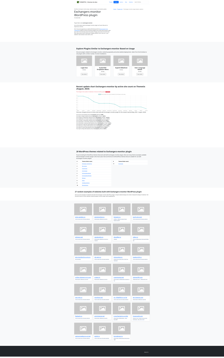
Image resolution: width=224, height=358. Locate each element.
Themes (111, 2)
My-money (84, 166)
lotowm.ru (117, 217)
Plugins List (119, 9)
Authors (121, 2)
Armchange (84, 171)
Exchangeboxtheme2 (86, 175)
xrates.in (97, 277)
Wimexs (84, 178)
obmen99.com (138, 277)
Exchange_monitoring (87, 163)
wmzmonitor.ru (99, 217)
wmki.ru (97, 336)
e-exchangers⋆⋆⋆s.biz (121, 316)
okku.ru (135, 237)
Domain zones (146, 349)
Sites (126, 2)
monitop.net (98, 297)
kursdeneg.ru (118, 336)
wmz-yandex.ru (80, 217)
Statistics (131, 2)
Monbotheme (85, 185)
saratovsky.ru (98, 237)
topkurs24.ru (137, 257)
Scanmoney (84, 168)
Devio (83, 180)
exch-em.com (137, 217)
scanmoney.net (119, 277)
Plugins (116, 2)
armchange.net (99, 316)
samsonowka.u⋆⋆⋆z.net (83, 336)
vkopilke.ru (117, 237)
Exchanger (120, 163)
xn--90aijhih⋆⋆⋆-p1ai (120, 297)
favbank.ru (78, 316)
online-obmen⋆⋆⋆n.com (83, 277)
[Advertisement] (131, 20)
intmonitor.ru (118, 257)
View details (84, 74)
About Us (146, 352)
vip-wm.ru (97, 257)
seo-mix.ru (78, 297)
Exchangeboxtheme (86, 173)
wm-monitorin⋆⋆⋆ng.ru (82, 257)
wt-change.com (138, 297)
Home (114, 9)
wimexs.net (79, 237)
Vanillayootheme (85, 183)
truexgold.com (138, 316)
